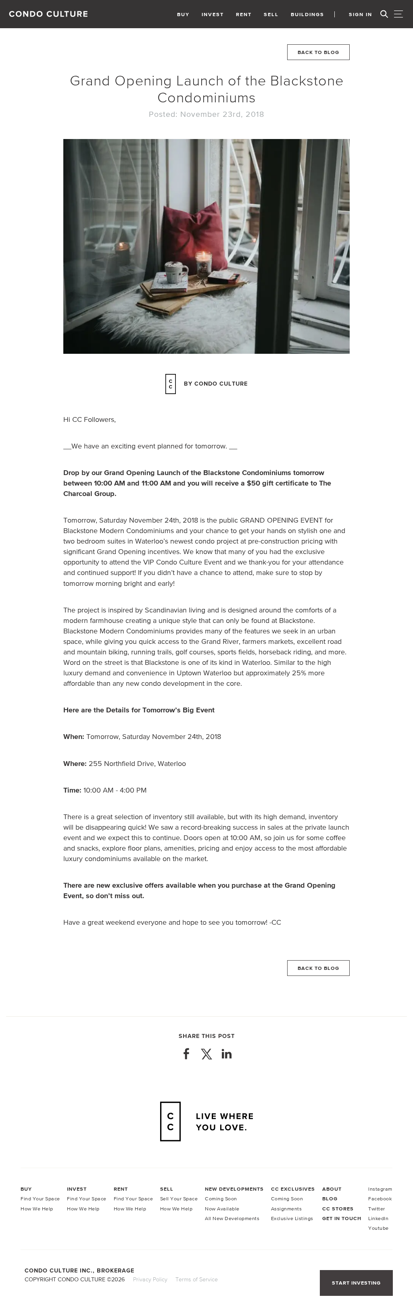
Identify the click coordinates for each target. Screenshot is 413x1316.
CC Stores (338, 1209)
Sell (271, 14)
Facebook (380, 1199)
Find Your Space (40, 1199)
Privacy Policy (150, 1279)
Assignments (286, 1209)
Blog (330, 1199)
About (332, 1189)
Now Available (222, 1209)
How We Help (37, 1209)
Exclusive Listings (292, 1218)
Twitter (376, 1209)
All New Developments (232, 1218)
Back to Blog (318, 52)
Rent (244, 14)
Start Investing (356, 1283)
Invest (213, 14)
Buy (183, 14)
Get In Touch (341, 1218)
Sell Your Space (179, 1199)
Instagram (380, 1189)
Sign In (360, 14)
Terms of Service (196, 1279)
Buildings (307, 14)
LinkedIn (378, 1218)
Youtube (378, 1228)
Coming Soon (221, 1199)
